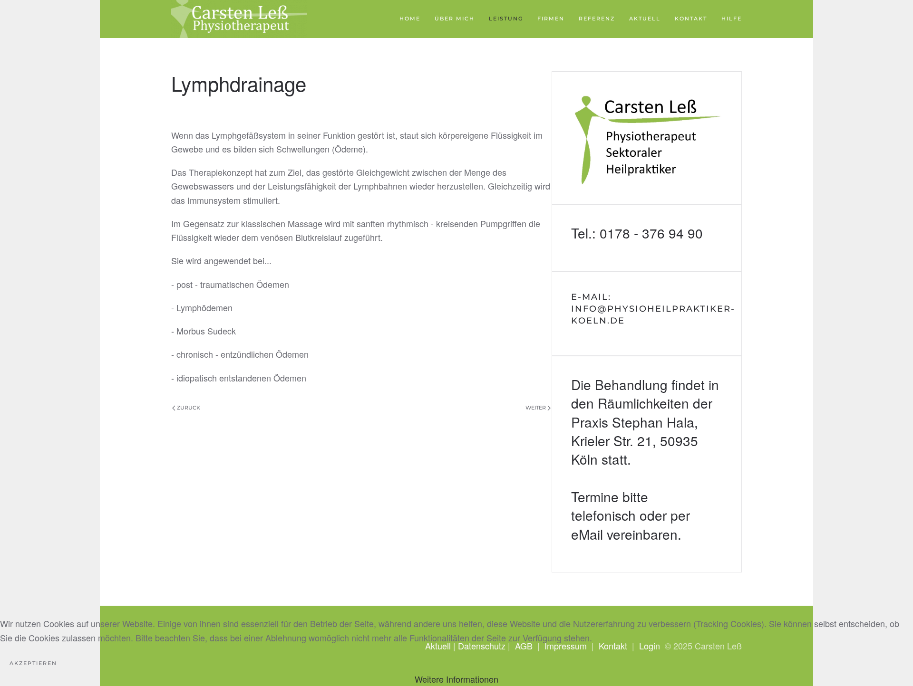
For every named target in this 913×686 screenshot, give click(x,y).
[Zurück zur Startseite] (239, 19)
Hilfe (731, 18)
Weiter (535, 407)
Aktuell (644, 18)
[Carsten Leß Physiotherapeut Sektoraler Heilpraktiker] (646, 138)
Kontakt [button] (691, 18)
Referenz (597, 18)
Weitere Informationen (456, 679)
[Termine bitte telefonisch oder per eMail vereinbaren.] (646, 464)
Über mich (455, 18)
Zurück (188, 407)
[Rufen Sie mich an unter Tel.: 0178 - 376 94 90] (646, 238)
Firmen (550, 18)
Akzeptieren (33, 663)
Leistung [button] (506, 18)
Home (409, 18)
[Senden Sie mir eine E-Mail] (646, 314)
